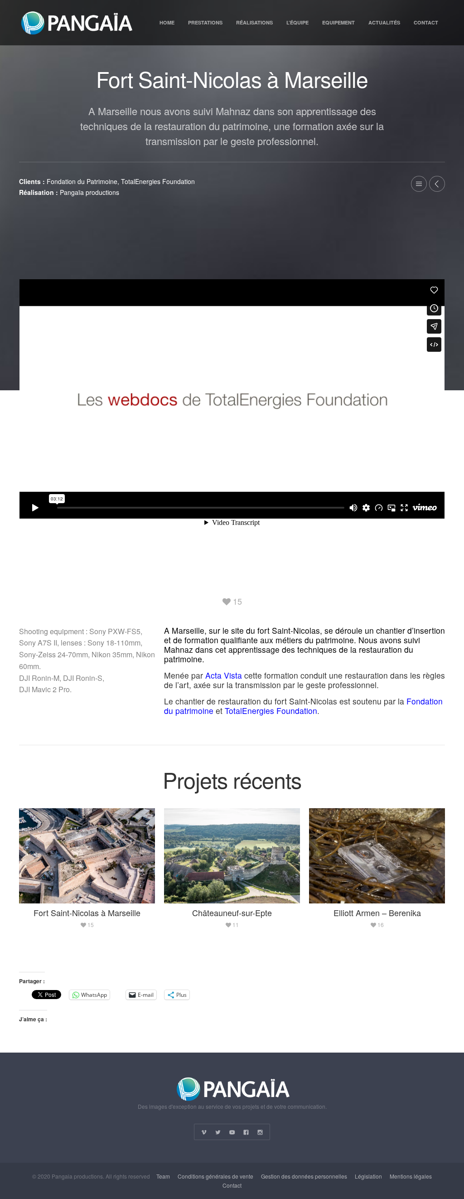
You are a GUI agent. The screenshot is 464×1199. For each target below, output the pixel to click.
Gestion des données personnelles (304, 1176)
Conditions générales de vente (215, 1176)
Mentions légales (411, 1176)
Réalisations (254, 22)
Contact (426, 22)
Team (163, 1176)
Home (167, 22)
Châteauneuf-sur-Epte (232, 912)
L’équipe (297, 22)
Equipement (338, 22)
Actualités (384, 22)
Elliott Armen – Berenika (377, 912)
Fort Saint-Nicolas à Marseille (87, 912)
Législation (368, 1176)
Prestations (205, 22)
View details (88, 855)
